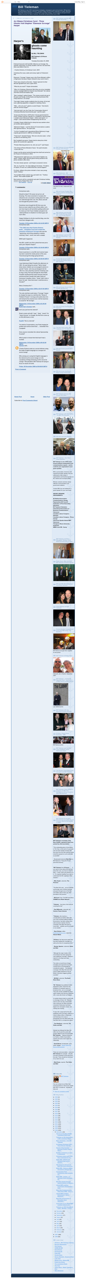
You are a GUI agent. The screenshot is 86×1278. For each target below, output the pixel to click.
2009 (56, 1128)
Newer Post (18, 396)
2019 (56, 1107)
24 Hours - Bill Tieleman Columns (64, 1242)
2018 (56, 1109)
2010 (56, 1126)
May (58, 1223)
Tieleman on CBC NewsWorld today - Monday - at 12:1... (64, 1207)
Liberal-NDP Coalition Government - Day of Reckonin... (62, 1195)
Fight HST (57, 1253)
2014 (56, 1117)
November (60, 1211)
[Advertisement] (24, 384)
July (58, 1219)
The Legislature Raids (61, 1264)
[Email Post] (41, 182)
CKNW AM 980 (59, 1248)
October (59, 1213)
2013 (56, 1120)
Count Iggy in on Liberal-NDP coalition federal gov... (64, 1204)
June (58, 1221)
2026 (56, 1097)
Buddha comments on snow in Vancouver (64, 1153)
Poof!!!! (21, 321)
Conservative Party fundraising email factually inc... (64, 1173)
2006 (56, 1236)
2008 (56, 1130)
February (59, 1229)
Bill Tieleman (28, 7)
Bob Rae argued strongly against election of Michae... (65, 1182)
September (60, 1215)
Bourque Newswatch (61, 1244)
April (58, 1225)
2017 (56, 1111)
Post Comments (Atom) (30, 400)
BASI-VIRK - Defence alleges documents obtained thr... (64, 1169)
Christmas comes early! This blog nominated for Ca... (64, 1157)
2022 (56, 1103)
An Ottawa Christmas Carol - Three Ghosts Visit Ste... (64, 1145)
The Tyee (57, 1265)
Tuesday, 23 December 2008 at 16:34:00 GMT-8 (34, 247)
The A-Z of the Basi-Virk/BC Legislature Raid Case (64, 1134)
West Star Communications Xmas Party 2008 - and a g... (64, 1190)
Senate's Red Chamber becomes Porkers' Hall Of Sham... (64, 1149)
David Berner (58, 1249)
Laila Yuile (58, 1258)
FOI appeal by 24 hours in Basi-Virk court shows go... (64, 1165)
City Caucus (58, 1246)
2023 (56, 1101)
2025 (56, 1099)
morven (21, 345)
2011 (56, 1124)
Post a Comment (20, 369)
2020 (56, 1105)
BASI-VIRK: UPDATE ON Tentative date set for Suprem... (63, 1161)
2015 (56, 1115)
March (58, 1227)
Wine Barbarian (59, 1270)
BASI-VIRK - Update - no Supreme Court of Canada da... (64, 1178)
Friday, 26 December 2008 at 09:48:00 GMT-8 (33, 366)
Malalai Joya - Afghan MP (62, 1260)
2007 (56, 1234)
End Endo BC (58, 1251)
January (59, 1231)
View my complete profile (62, 1091)
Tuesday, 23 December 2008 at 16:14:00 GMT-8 (34, 223)
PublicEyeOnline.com (59, 933)
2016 (56, 1113)
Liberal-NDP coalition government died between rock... (64, 1186)
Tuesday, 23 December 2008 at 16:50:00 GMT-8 (34, 258)
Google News (58, 1255)
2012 (56, 1122)
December (60, 1132)
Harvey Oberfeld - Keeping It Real (64, 1257)
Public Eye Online (60, 1262)
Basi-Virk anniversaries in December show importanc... (63, 1200)
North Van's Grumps (25, 306)
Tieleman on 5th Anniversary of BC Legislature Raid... (64, 1138)
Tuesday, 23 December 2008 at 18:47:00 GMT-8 (34, 288)
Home (32, 396)
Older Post (46, 396)
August (59, 1217)
